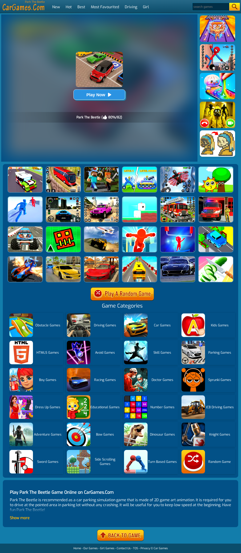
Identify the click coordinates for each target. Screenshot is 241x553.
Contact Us (124, 548)
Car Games (161, 548)
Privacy (145, 548)
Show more (20, 517)
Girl (146, 6)
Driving (131, 6)
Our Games (90, 548)
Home (77, 548)
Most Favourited (105, 6)
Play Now (95, 94)
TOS (135, 548)
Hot (69, 6)
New (56, 6)
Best (81, 6)
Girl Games (107, 548)
